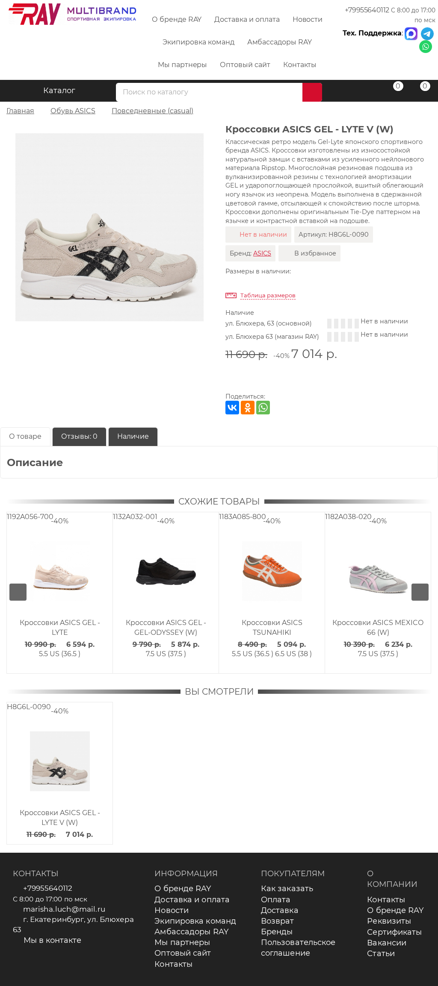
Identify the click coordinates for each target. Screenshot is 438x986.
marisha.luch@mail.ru (64, 909)
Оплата (276, 899)
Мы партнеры (182, 65)
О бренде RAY (176, 19)
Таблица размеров (268, 295)
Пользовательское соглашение (298, 948)
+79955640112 (367, 10)
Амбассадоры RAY (279, 42)
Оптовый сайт (245, 65)
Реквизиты (389, 921)
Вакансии (386, 943)
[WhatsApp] (263, 407)
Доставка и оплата (246, 19)
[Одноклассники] (248, 407)
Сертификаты (394, 932)
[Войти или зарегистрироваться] (364, 92)
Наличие (133, 436)
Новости (308, 19)
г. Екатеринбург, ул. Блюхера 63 (73, 924)
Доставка (280, 910)
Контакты (300, 65)
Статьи (381, 953)
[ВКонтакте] (232, 407)
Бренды (277, 931)
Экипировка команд (198, 42)
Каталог (59, 90)
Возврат (277, 921)
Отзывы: (79, 436)
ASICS (262, 253)
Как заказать (287, 888)
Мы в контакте (52, 940)
